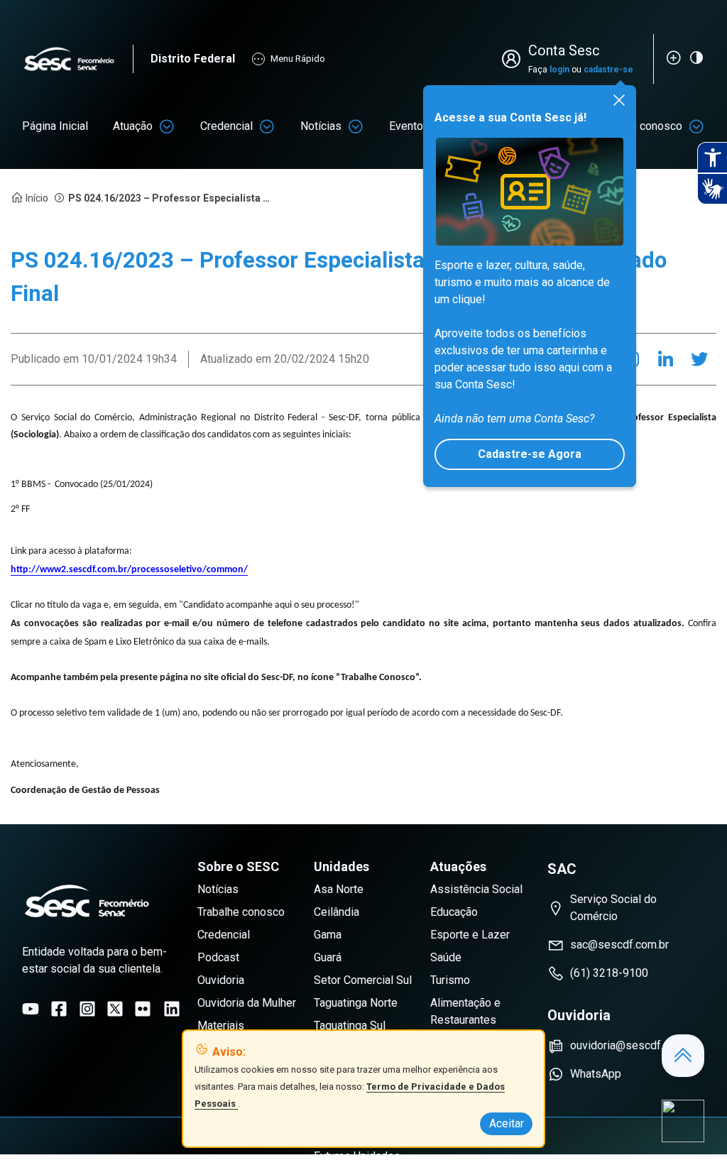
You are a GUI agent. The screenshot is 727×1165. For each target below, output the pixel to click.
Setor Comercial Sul (363, 980)
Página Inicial (55, 126)
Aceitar (506, 1123)
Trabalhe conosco (241, 912)
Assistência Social (476, 889)
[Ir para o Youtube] (30, 1008)
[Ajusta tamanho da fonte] (673, 57)
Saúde (445, 957)
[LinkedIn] (665, 359)
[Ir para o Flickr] (142, 1008)
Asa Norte (339, 889)
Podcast (218, 957)
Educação (454, 912)
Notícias (320, 126)
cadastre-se (608, 70)
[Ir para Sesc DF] (77, 59)
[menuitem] (55, 126)
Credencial (226, 126)
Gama (327, 934)
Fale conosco (649, 126)
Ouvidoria (220, 980)
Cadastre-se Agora (529, 454)
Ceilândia (336, 912)
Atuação (133, 126)
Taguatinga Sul (350, 1025)
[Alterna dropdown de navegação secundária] (166, 126)
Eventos (409, 126)
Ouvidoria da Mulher (246, 1003)
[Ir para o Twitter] (115, 1009)
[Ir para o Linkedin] (171, 1008)
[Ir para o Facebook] (58, 1008)
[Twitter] (699, 359)
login (559, 70)
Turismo (450, 980)
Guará (327, 957)
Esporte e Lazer (470, 934)
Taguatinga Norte (356, 1003)
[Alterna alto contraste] (696, 57)
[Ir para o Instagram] (87, 1008)
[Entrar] (514, 59)
